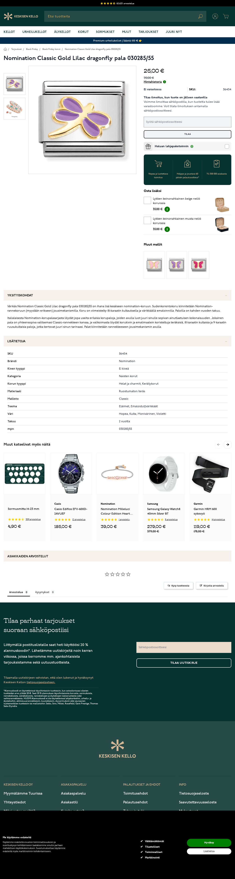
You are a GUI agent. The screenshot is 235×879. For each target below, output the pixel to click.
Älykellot (62, 32)
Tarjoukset (148, 32)
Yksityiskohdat (20, 295)
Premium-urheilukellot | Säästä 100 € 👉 (117, 40)
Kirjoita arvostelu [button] (214, 585)
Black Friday (32, 49)
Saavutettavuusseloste (198, 802)
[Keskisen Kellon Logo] (21, 16)
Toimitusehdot (135, 793)
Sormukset (105, 32)
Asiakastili (69, 802)
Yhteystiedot (15, 802)
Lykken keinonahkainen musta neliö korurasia (177, 221)
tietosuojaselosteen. (41, 682)
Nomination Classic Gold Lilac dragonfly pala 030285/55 (93, 49)
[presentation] (145, 143)
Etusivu (5, 49)
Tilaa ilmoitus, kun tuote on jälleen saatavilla (175, 97)
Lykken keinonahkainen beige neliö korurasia (176, 201)
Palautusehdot (135, 802)
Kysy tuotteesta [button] (180, 585)
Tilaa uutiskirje (184, 663)
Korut (83, 32)
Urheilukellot (34, 32)
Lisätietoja (16, 341)
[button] (227, 444)
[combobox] (125, 16)
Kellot (9, 32)
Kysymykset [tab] (42, 592)
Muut (126, 32)
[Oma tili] (215, 16)
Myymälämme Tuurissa (23, 793)
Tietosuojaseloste (194, 793)
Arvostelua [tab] (16, 592)
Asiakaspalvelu (73, 793)
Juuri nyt (174, 32)
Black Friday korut (51, 49)
